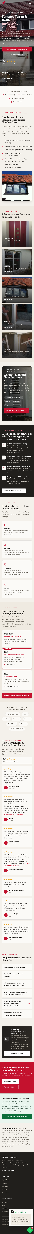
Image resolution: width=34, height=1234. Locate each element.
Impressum (6, 1208)
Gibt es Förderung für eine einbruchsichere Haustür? (13, 1014)
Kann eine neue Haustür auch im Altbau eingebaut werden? (15, 993)
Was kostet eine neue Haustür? (15, 967)
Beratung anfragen (17, 1053)
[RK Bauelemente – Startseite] (6, 3)
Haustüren (5, 1180)
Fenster (4, 1183)
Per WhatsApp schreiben (18, 1116)
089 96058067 (18, 55)
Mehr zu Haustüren (13, 416)
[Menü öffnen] (30, 3)
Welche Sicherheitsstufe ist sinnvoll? (13, 975)
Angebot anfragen (10, 1081)
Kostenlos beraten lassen (16, 49)
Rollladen (5, 1186)
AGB (3, 1205)
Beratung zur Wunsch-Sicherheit (17, 695)
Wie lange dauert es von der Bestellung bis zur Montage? (14, 984)
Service (4, 1190)
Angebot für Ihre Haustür (18, 410)
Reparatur (5, 1193)
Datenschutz (6, 1212)
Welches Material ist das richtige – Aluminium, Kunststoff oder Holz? (12, 1003)
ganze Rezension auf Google (13, 814)
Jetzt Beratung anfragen (12, 491)
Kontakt (4, 1202)
